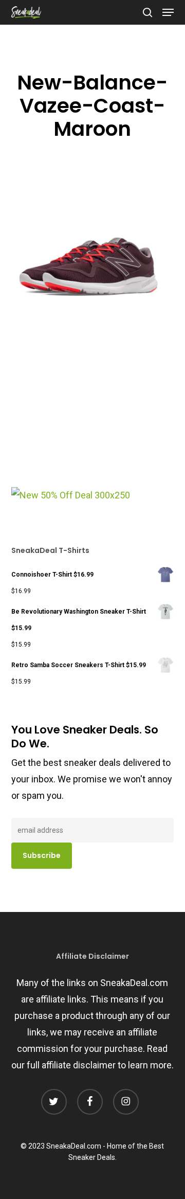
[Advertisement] (88, 417)
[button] (168, 12)
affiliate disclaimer (79, 1065)
